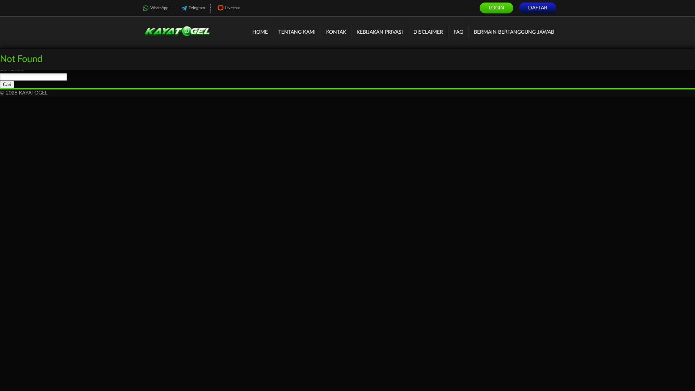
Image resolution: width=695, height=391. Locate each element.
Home (260, 32)
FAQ (458, 32)
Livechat (232, 8)
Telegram (197, 8)
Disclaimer (428, 32)
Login (496, 7)
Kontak (336, 32)
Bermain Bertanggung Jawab (514, 32)
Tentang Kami (297, 32)
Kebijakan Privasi (380, 32)
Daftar (537, 7)
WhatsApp (159, 8)
